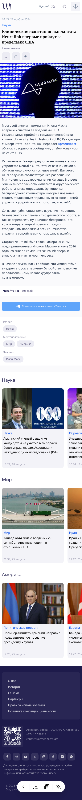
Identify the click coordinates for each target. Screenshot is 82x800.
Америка (25, 344)
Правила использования (26, 705)
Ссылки (13, 693)
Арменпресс (67, 144)
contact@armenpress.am (42, 739)
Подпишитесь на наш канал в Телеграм (44, 306)
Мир (9, 344)
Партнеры (15, 699)
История (14, 687)
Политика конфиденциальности (32, 711)
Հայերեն (27, 290)
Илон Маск (13, 359)
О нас (12, 681)
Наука (10, 328)
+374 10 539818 (36, 734)
